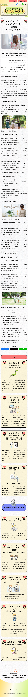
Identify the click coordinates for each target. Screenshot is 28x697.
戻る (14, 357)
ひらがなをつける (23, 1)
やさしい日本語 (13, 1)
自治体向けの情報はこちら (14, 507)
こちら (13, 201)
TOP (2, 18)
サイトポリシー (14, 689)
